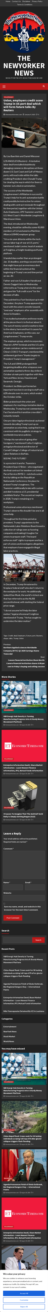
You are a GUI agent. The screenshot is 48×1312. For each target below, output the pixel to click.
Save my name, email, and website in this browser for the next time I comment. (22, 908)
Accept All (24, 1293)
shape (5, 638)
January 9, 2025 (30, 114)
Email (28, 882)
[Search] (43, 86)
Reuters (39, 636)
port (34, 636)
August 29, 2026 (25, 725)
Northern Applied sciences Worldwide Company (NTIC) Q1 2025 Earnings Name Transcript (21, 649)
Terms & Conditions (24, 4)
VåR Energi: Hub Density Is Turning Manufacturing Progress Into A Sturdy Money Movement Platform (23, 719)
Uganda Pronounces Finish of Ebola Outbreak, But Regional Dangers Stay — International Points (23, 987)
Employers (22, 636)
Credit (10, 636)
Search (5, 930)
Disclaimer (26, 1)
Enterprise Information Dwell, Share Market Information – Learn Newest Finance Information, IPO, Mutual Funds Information (23, 768)
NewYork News (9, 1031)
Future (29, 636)
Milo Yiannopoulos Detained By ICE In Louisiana (23, 1011)
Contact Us (16, 1)
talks (11, 638)
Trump (15, 638)
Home (8, 1)
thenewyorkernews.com (14, 114)
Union (21, 638)
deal (15, 636)
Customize (24, 1300)
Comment (8, 848)
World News (8, 1041)
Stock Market (8, 97)
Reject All (24, 1307)
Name (6, 882)
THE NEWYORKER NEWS (24, 65)
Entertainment (9, 1026)
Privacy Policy (37, 1)
